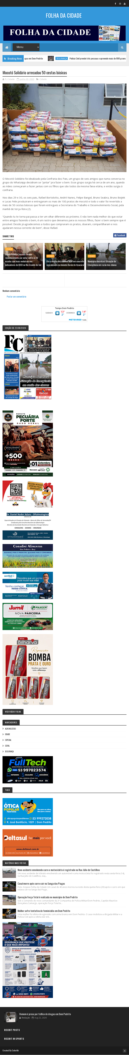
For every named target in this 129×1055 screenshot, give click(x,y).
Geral (7, 745)
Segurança (43, 58)
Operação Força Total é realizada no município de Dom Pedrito (48, 897)
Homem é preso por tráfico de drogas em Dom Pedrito (45, 1014)
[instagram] (120, 3)
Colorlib (15, 1050)
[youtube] (124, 3)
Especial (8, 740)
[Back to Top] (124, 1051)
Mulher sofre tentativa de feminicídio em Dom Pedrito (44, 911)
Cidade (43, 79)
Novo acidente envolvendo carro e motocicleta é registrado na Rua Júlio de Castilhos (59, 870)
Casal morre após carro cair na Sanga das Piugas (41, 883)
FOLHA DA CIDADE (64, 15)
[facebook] (115, 3)
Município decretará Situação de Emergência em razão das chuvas (102, 263)
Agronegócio (10, 728)
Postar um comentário (16, 296)
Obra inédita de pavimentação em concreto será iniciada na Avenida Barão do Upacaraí (65, 263)
